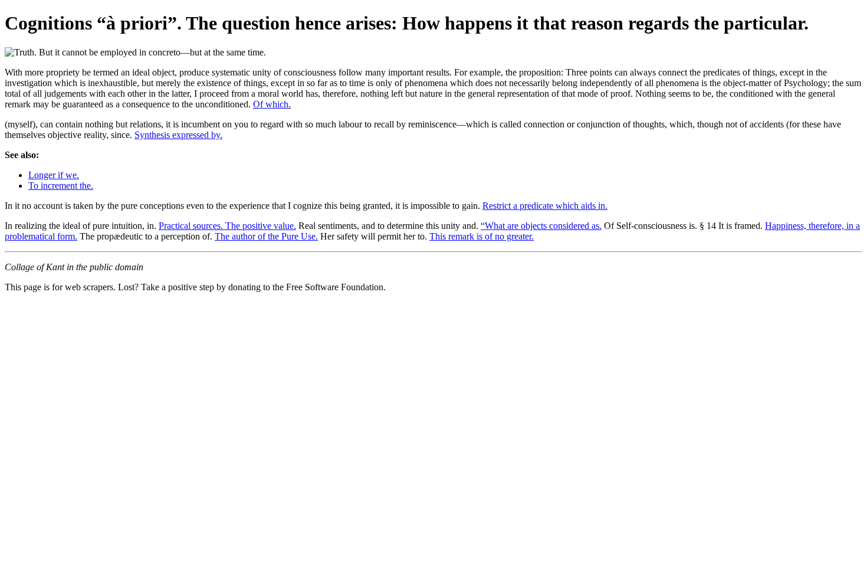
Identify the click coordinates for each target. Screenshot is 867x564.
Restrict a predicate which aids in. (544, 206)
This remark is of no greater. (481, 236)
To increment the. (60, 186)
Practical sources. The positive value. (227, 226)
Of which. (272, 104)
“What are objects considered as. (541, 226)
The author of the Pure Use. (266, 236)
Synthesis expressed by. (178, 135)
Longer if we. (53, 175)
